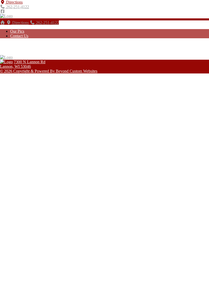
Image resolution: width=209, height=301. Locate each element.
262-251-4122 (17, 7)
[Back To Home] (6, 16)
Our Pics (17, 31)
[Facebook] (2, 11)
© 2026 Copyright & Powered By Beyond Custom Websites (48, 71)
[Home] (2, 22)
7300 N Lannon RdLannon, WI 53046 (22, 64)
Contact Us (19, 36)
